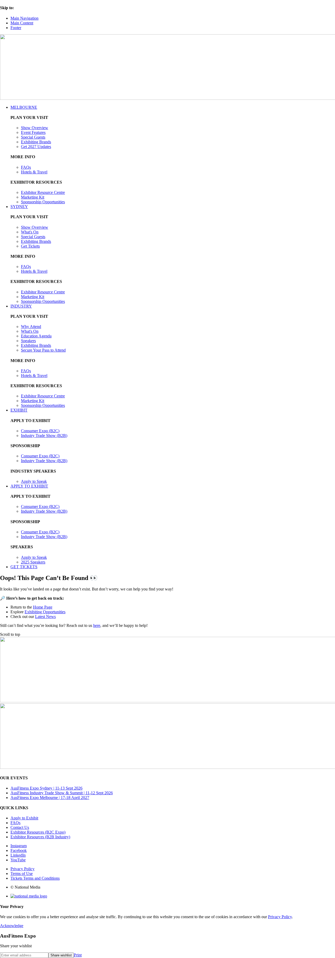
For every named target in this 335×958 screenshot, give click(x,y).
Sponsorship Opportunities (43, 202)
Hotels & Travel (34, 172)
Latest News (45, 616)
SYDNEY (19, 206)
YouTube (18, 860)
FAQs (26, 167)
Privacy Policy (22, 869)
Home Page (42, 607)
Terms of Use (21, 873)
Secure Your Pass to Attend (43, 350)
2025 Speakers (33, 562)
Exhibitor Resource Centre (43, 192)
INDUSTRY (21, 306)
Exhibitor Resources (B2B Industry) (40, 837)
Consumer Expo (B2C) (40, 431)
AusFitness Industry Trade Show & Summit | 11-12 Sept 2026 (61, 793)
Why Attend (31, 326)
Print (78, 955)
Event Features (33, 132)
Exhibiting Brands (36, 142)
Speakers (28, 340)
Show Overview (34, 127)
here (96, 625)
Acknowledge (11, 925)
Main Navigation (24, 18)
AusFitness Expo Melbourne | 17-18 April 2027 (49, 797)
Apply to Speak (34, 481)
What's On (29, 232)
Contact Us (19, 827)
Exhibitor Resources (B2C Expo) (37, 832)
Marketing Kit (32, 197)
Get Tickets (30, 246)
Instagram (18, 846)
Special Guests (33, 137)
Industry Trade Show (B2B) (44, 435)
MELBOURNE (23, 107)
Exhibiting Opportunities (45, 612)
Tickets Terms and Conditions (35, 878)
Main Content (21, 23)
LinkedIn (18, 855)
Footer (15, 27)
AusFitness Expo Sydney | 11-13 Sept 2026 (46, 788)
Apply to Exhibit (24, 818)
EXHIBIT (18, 410)
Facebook (18, 850)
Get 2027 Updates (36, 146)
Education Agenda (36, 336)
